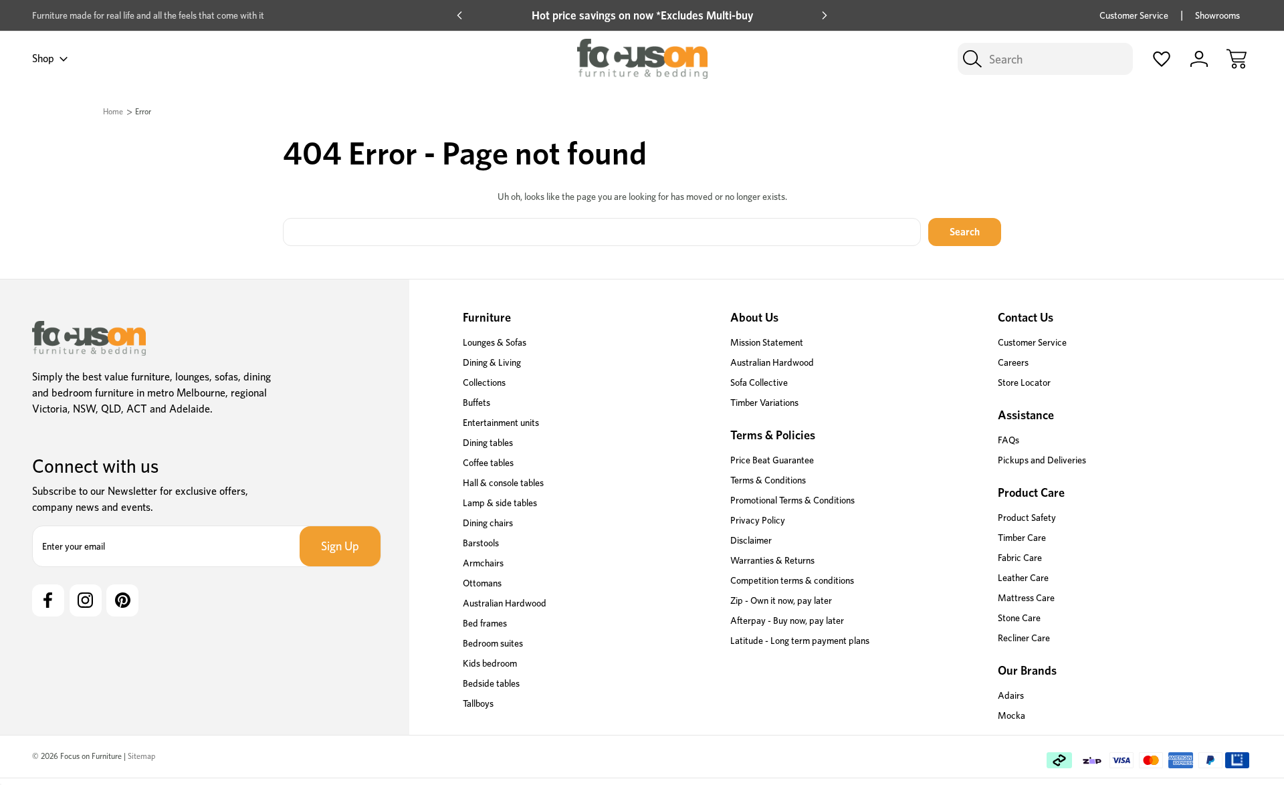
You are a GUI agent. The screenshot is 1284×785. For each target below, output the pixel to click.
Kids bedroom (490, 663)
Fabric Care (1020, 557)
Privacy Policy (757, 520)
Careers (1013, 362)
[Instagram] (86, 600)
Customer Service (1133, 15)
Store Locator (1024, 382)
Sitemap (141, 756)
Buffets (476, 402)
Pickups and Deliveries (1042, 460)
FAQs (1008, 440)
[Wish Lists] (1161, 58)
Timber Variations (764, 402)
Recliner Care (1024, 638)
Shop (43, 58)
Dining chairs (488, 523)
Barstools (481, 543)
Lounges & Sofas (494, 342)
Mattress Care (1026, 597)
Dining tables (488, 442)
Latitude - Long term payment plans (799, 640)
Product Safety (1027, 517)
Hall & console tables (503, 482)
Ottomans (482, 583)
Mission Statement (766, 342)
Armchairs (483, 563)
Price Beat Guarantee (772, 460)
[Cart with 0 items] (1236, 58)
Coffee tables (488, 462)
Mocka (1011, 715)
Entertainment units (501, 422)
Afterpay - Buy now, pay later (787, 620)
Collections (484, 382)
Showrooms (1217, 15)
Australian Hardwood (504, 603)
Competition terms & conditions (792, 580)
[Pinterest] (122, 600)
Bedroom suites (493, 643)
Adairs (1011, 695)
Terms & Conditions (768, 480)
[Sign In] (1199, 58)
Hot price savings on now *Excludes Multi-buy (642, 15)
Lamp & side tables (500, 502)
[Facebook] (48, 600)
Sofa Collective (759, 382)
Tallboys (478, 703)
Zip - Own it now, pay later (781, 600)
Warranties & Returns (772, 560)
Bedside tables (491, 683)
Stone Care (1019, 617)
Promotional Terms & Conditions (792, 500)
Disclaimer (751, 540)
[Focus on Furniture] (89, 338)
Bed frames (485, 623)
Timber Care (1022, 537)
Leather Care (1023, 577)
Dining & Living (492, 362)
